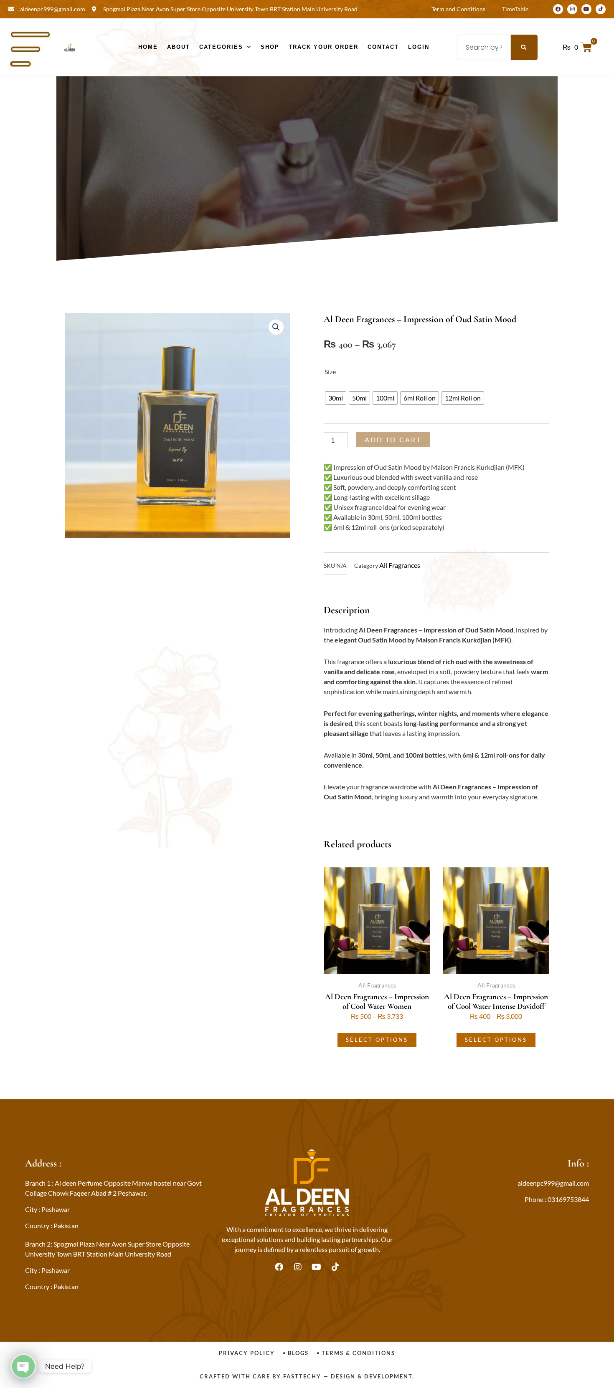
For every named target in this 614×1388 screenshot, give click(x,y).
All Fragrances (399, 565)
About (178, 47)
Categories (221, 47)
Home (148, 47)
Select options (377, 1039)
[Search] (524, 47)
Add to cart (393, 439)
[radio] (335, 398)
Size (330, 371)
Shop (270, 47)
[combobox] (484, 47)
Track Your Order (323, 47)
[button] (276, 327)
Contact (383, 47)
